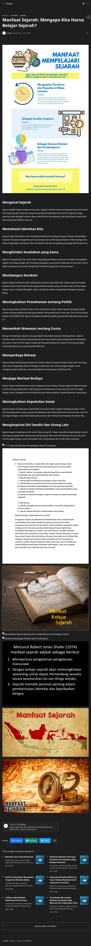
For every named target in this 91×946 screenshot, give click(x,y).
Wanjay (9, 3)
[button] (83, 3)
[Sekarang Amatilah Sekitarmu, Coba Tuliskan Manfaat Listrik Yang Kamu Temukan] (84, 880)
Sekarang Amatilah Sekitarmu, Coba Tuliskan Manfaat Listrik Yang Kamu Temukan (63, 880)
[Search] (87, 3)
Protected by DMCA (24, 941)
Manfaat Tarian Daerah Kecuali (19, 857)
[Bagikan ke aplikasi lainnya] (54, 840)
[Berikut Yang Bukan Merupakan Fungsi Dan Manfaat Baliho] (40, 880)
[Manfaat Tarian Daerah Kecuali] (40, 859)
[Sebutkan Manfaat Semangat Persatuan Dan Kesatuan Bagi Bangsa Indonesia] (84, 859)
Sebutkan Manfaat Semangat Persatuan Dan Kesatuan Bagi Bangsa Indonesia (63, 859)
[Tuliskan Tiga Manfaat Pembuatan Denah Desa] (40, 900)
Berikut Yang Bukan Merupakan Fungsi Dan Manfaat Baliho (19, 878)
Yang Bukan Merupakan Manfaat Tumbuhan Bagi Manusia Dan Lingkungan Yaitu (64, 900)
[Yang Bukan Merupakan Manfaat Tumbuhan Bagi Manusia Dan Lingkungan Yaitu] (84, 900)
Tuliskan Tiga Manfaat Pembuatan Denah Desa (16, 898)
